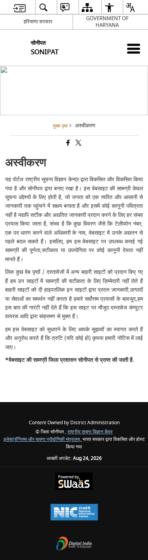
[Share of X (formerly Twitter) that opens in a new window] (77, 143)
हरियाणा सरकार (38, 21)
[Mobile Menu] (134, 48)
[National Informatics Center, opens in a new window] (74, 513)
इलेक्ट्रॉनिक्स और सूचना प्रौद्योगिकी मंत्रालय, (43, 439)
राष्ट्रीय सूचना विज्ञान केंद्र (89, 432)
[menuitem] (19, 7)
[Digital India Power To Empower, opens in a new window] (74, 544)
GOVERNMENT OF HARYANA (107, 22)
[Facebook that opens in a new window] (67, 143)
